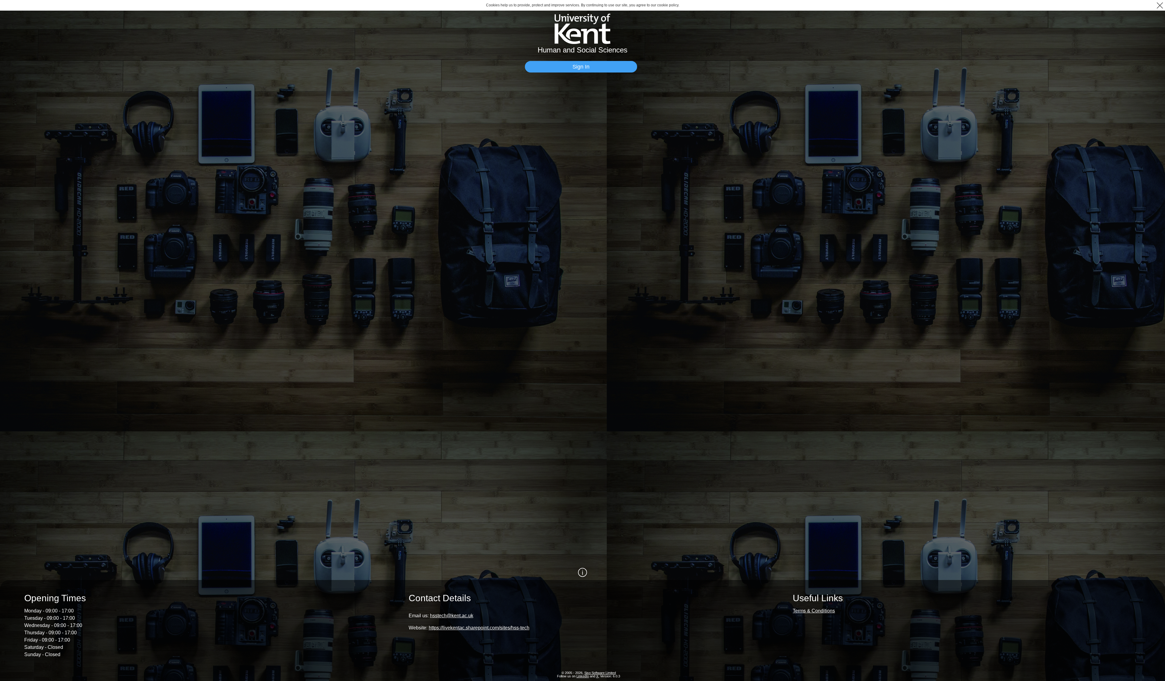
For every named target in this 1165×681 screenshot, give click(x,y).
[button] (1159, 5)
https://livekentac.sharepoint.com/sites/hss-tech (479, 627)
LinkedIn (582, 676)
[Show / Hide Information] (582, 572)
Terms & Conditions (814, 610)
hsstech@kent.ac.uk (451, 615)
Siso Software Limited (600, 673)
